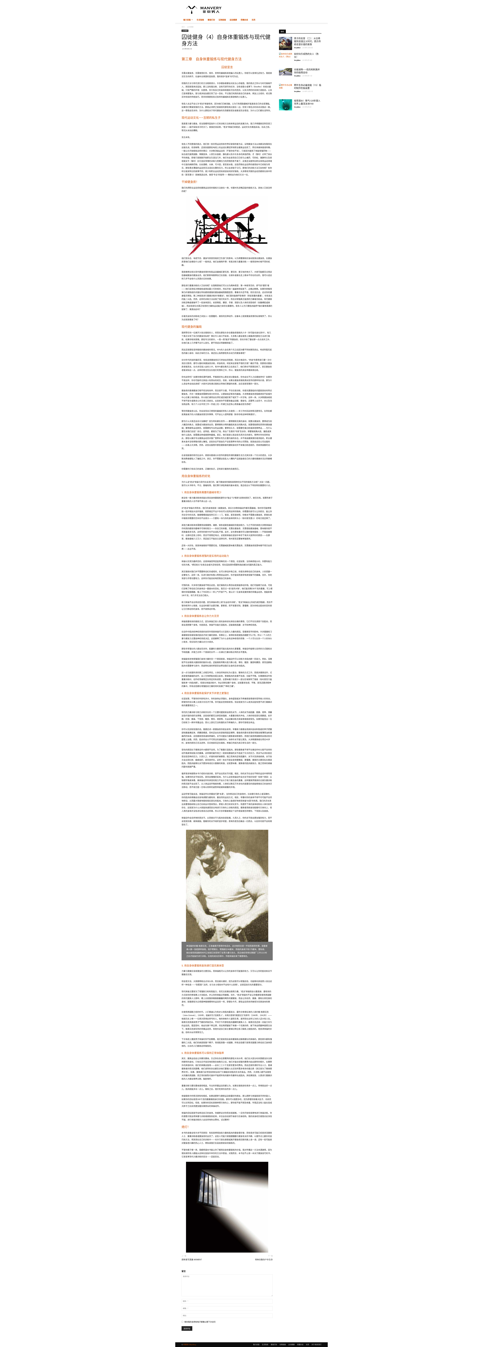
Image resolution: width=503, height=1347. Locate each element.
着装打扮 (211, 19)
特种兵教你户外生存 (264, 1259)
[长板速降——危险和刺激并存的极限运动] (285, 71)
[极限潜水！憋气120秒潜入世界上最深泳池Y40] (285, 104)
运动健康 (233, 19)
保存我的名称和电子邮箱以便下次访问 (199, 1322)
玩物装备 (222, 19)
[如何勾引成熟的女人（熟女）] (285, 57)
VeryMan (297, 48)
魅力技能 (187, 19)
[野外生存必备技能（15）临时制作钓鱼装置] (285, 90)
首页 (183, 27)
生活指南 (200, 19)
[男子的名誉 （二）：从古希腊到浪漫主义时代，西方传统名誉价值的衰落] (285, 43)
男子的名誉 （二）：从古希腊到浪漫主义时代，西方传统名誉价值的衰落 (307, 41)
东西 (253, 19)
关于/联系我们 (316, 1344)
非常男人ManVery (189, 1344)
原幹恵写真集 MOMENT (192, 1259)
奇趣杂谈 (244, 19)
